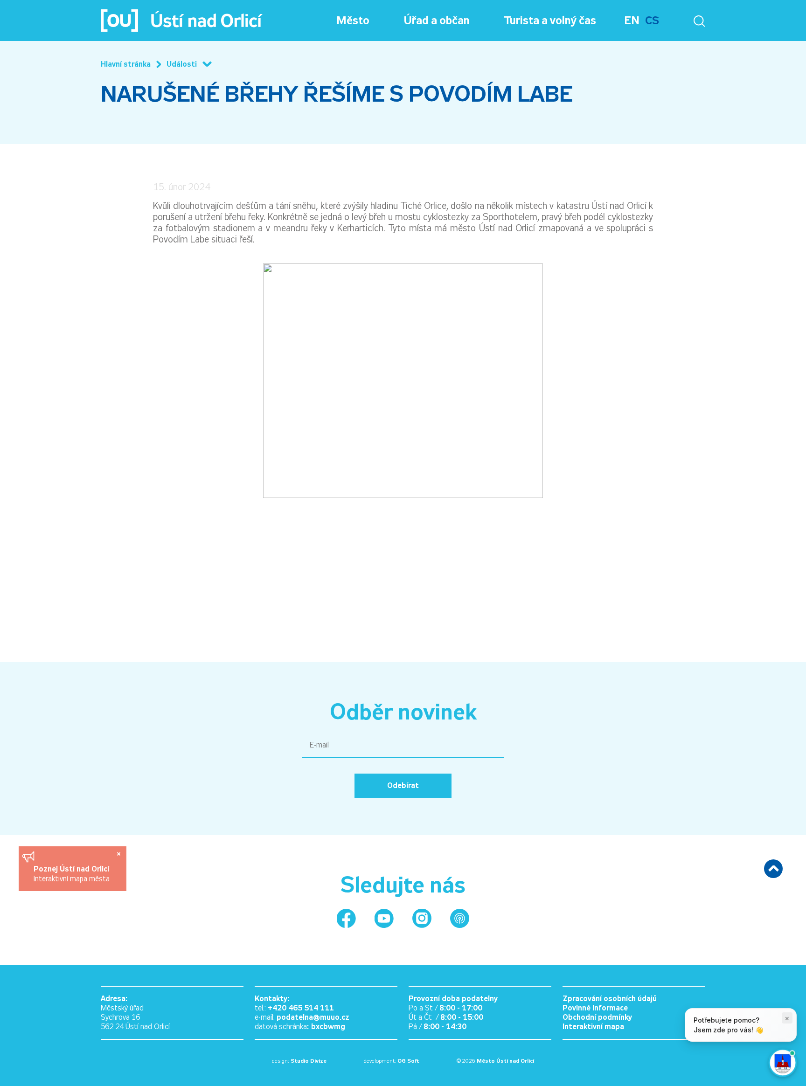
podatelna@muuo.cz (313, 1017)
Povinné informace (595, 1007)
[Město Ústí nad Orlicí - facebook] (346, 918)
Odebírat (403, 785)
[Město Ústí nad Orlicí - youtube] (384, 918)
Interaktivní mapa (593, 1026)
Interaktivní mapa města (72, 879)
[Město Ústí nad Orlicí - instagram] (421, 918)
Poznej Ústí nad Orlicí (72, 869)
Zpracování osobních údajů (610, 998)
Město (352, 20)
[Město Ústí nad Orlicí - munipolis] (459, 918)
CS (652, 20)
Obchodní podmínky (597, 1017)
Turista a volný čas (550, 20)
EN (631, 20)
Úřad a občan (437, 20)
